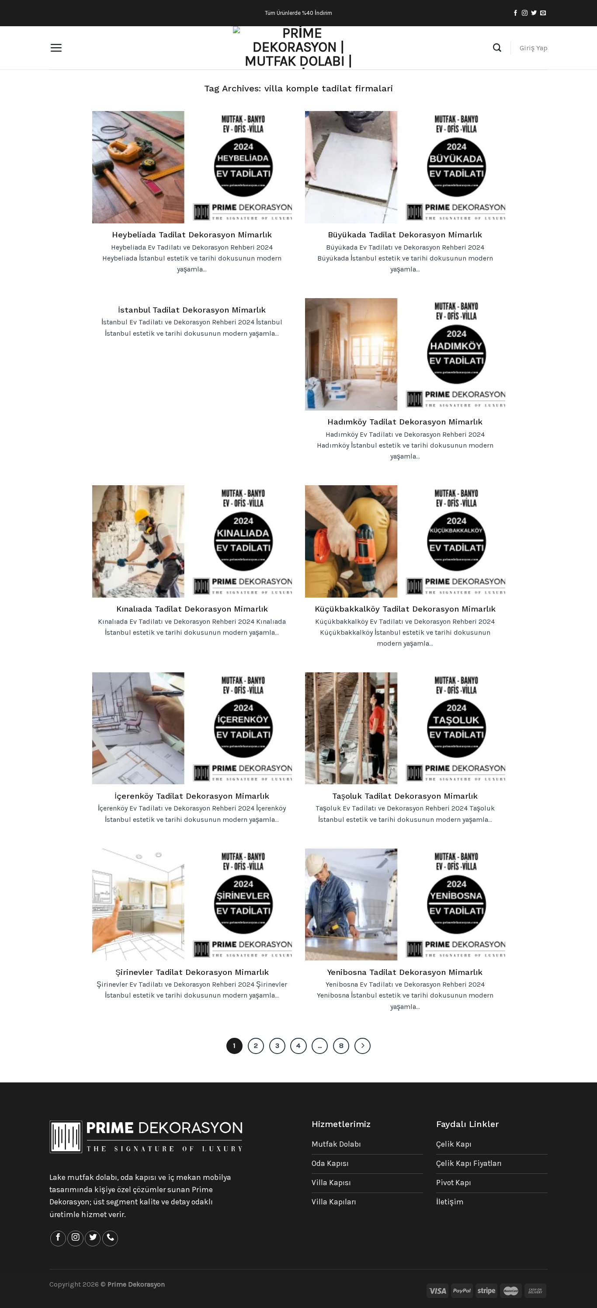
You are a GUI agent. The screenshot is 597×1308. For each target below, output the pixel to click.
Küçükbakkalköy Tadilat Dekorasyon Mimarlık (405, 608)
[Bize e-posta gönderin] (543, 13)
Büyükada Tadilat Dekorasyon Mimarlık (405, 234)
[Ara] (497, 47)
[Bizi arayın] (110, 1238)
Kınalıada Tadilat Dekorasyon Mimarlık (192, 608)
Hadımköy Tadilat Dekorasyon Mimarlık (404, 421)
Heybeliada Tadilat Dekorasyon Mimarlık (192, 234)
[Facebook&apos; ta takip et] (515, 13)
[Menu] (55, 47)
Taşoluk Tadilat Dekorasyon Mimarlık (405, 795)
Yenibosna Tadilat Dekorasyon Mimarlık (404, 972)
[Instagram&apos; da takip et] (525, 13)
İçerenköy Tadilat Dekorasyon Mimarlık (192, 795)
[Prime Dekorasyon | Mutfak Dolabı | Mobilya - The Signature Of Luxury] (298, 48)
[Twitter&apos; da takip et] (534, 13)
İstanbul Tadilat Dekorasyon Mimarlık (192, 309)
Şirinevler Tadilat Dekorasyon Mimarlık (192, 972)
